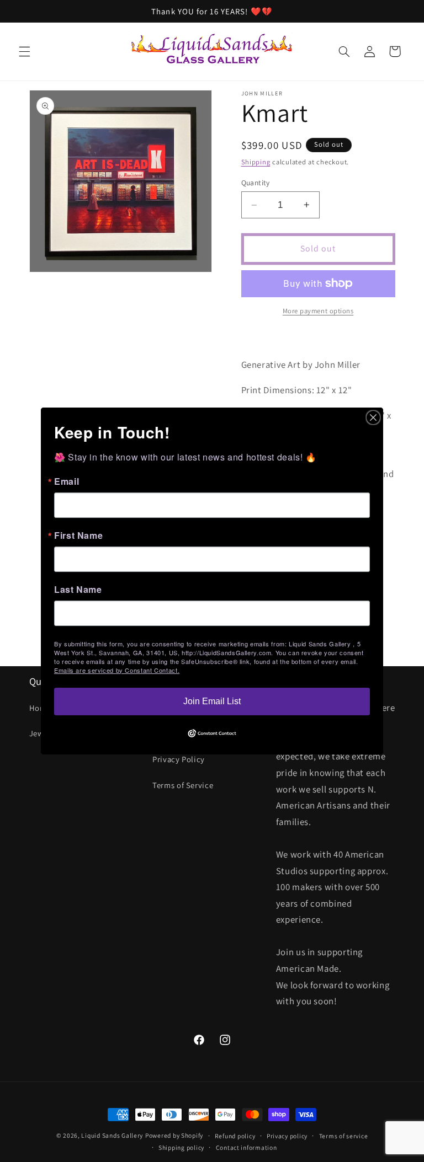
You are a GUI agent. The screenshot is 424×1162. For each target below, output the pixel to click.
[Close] (373, 417)
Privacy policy (287, 1136)
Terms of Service (182, 785)
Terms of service (343, 1136)
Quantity (255, 183)
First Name (78, 535)
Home (40, 708)
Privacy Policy (178, 759)
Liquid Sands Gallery (112, 1135)
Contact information (246, 1147)
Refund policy (235, 1136)
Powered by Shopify (174, 1135)
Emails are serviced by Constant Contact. (116, 670)
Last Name (78, 589)
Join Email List (212, 701)
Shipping (256, 162)
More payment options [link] (318, 310)
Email (66, 481)
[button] (24, 51)
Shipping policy (181, 1147)
